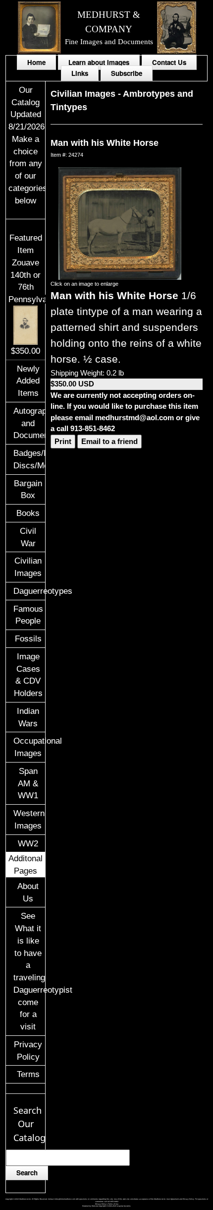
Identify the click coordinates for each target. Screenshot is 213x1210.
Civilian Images (28, 566)
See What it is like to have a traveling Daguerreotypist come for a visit (29, 971)
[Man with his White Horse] (119, 222)
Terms (28, 1074)
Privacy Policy (28, 1050)
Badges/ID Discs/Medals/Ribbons (29, 459)
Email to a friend (109, 441)
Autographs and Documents (29, 423)
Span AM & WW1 (28, 783)
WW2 (28, 843)
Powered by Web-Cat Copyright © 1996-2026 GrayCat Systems (106, 1206)
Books (28, 513)
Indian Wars (28, 717)
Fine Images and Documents (109, 42)
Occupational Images (29, 747)
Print (62, 441)
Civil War (28, 537)
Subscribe (126, 73)
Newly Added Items (28, 381)
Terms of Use (113, 1204)
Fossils (28, 638)
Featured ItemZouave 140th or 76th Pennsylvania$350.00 (33, 294)
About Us (28, 892)
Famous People (28, 615)
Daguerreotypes (29, 590)
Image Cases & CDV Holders (28, 675)
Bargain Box (28, 489)
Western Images (29, 819)
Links (79, 73)
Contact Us (169, 62)
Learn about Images (98, 62)
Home (36, 62)
